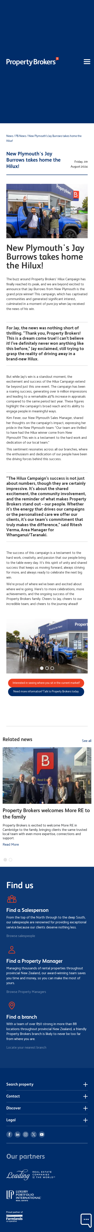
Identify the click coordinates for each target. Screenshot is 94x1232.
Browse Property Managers (26, 992)
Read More (11, 845)
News (9, 136)
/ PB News (20, 136)
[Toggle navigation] (79, 61)
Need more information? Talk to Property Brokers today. (46, 691)
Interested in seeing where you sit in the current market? (46, 683)
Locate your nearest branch (26, 1048)
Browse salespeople (20, 936)
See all (86, 741)
